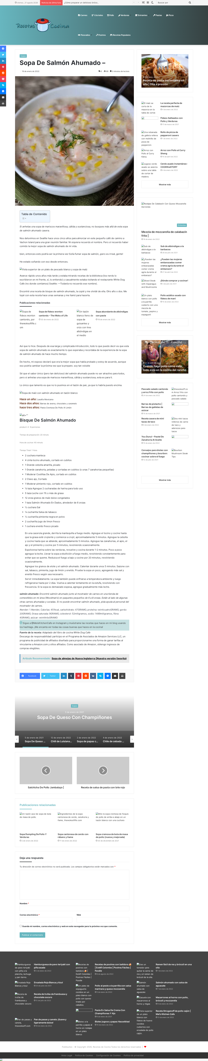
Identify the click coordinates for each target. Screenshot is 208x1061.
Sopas (23, 56)
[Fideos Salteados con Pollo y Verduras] (149, 123)
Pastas (158, 15)
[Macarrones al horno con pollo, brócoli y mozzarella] (145, 1001)
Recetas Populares (121, 35)
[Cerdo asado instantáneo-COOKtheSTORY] (149, 170)
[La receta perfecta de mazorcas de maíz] (149, 108)
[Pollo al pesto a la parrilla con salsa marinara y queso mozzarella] (84, 995)
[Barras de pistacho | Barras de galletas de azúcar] (180, 408)
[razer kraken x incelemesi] (104, 1060)
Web (79, 915)
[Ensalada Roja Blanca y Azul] (23, 985)
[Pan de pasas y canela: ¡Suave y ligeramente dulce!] (23, 1023)
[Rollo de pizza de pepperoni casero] (149, 139)
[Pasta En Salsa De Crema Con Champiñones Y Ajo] (84, 1013)
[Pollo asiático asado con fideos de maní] (149, 305)
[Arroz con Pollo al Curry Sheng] (149, 154)
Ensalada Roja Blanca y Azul (48, 982)
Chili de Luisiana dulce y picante (74, 717)
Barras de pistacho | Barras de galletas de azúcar (152, 407)
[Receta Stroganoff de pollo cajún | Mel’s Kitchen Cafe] (145, 1022)
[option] (74, 717)
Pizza (170, 15)
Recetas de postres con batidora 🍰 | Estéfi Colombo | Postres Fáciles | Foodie (113, 967)
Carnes (83, 15)
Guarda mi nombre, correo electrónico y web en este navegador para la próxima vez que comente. (70, 926)
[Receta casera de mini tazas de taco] (180, 425)
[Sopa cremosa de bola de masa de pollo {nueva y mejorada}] (112, 821)
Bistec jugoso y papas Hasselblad (112, 1021)
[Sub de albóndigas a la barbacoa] (149, 250)
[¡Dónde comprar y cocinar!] (149, 285)
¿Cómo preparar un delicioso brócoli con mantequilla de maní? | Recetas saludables (103, 2)
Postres (102, 35)
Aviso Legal (66, 1055)
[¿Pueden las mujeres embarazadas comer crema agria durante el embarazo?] (149, 267)
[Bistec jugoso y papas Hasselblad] (84, 1028)
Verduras (124, 15)
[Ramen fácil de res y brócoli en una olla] (145, 971)
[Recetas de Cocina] (42, 25)
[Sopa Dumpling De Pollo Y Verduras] (36, 821)
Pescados (85, 35)
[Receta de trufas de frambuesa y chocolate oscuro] (23, 1004)
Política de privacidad (134, 1055)
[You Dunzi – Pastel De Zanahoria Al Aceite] (180, 441)
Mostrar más (165, 184)
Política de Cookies (84, 1055)
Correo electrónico (30, 915)
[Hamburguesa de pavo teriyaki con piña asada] (23, 971)
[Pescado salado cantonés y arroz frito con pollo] (180, 394)
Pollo (111, 15)
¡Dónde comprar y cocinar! (174, 280)
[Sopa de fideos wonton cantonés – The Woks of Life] (28, 319)
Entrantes (142, 15)
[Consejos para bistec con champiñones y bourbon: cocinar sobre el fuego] (180, 461)
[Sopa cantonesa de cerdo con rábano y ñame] (74, 821)
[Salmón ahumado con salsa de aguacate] (145, 987)
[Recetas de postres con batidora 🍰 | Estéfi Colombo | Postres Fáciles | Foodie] (84, 972)
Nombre (24, 903)
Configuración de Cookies (108, 1055)
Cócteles (98, 15)
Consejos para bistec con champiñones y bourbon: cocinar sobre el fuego (154, 453)
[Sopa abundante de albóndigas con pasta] (85, 323)
